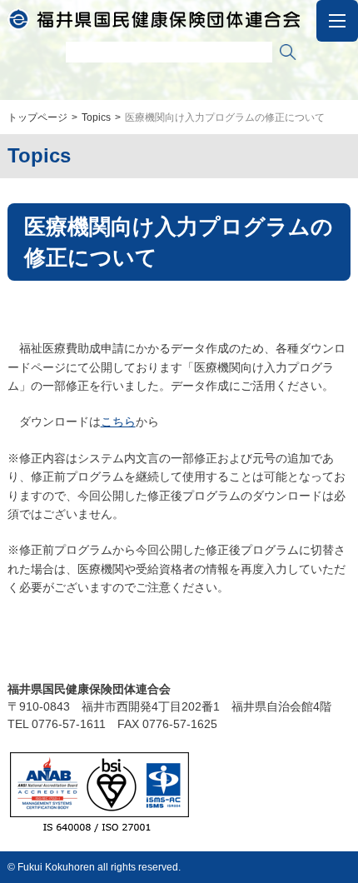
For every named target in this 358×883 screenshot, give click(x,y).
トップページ (37, 117)
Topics (96, 117)
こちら (118, 421)
